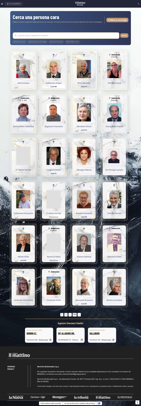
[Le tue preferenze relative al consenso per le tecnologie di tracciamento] (137, 402)
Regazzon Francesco (53, 126)
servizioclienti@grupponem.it (74, 374)
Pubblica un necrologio (117, 20)
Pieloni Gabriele (84, 256)
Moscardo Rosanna (84, 300)
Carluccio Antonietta (23, 300)
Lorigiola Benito (53, 169)
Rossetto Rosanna (84, 213)
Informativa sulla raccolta (51, 403)
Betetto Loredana (114, 300)
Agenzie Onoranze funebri (70, 323)
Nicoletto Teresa (84, 126)
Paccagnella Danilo (114, 126)
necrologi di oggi (19, 42)
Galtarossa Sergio (54, 83)
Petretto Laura (114, 83)
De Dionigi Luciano (114, 169)
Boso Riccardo (84, 83)
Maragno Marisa (83, 169)
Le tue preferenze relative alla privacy (79, 403)
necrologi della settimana (37, 42)
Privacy (10, 369)
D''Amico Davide (23, 169)
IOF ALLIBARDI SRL (66, 333)
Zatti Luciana (23, 83)
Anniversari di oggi (72, 42)
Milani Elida (23, 256)
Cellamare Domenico (23, 213)
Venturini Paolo (53, 300)
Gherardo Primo (114, 256)
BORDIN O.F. (32, 333)
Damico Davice (114, 213)
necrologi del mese (56, 42)
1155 (74, 314)
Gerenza (11, 366)
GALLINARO (95, 333)
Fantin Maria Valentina (23, 126)
